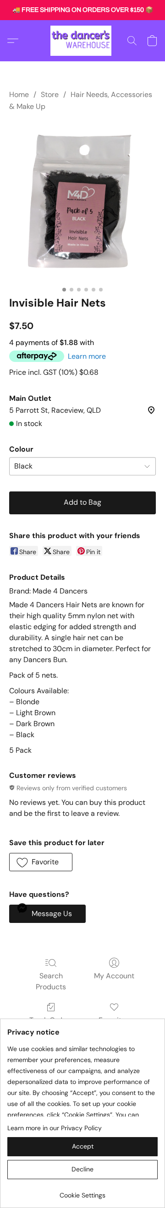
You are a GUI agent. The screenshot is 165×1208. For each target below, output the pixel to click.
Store (50, 94)
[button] (82, 40)
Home (19, 94)
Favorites (114, 1020)
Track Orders (51, 1020)
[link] (82, 1192)
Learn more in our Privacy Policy (54, 1128)
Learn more (87, 356)
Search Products (51, 981)
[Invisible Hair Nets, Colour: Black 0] (82, 202)
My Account (114, 976)
